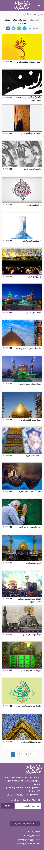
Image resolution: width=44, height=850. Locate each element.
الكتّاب (26, 14)
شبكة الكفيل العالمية (32, 836)
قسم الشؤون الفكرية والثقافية (28, 840)
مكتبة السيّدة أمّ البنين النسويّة (28, 844)
